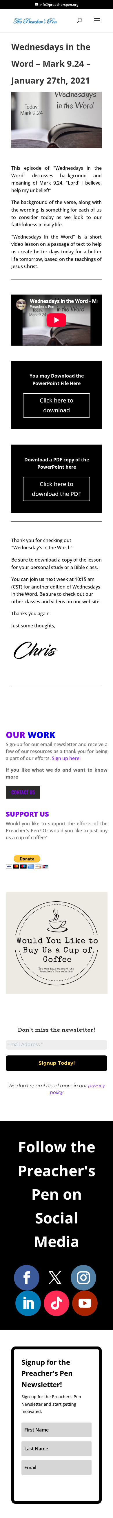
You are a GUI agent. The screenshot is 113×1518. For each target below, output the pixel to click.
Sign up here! (66, 758)
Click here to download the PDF (56, 489)
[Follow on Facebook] (26, 1277)
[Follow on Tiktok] (56, 1303)
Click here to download (56, 405)
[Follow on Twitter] (55, 1277)
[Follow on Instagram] (83, 1277)
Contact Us (23, 792)
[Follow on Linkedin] (28, 1303)
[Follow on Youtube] (85, 1303)
